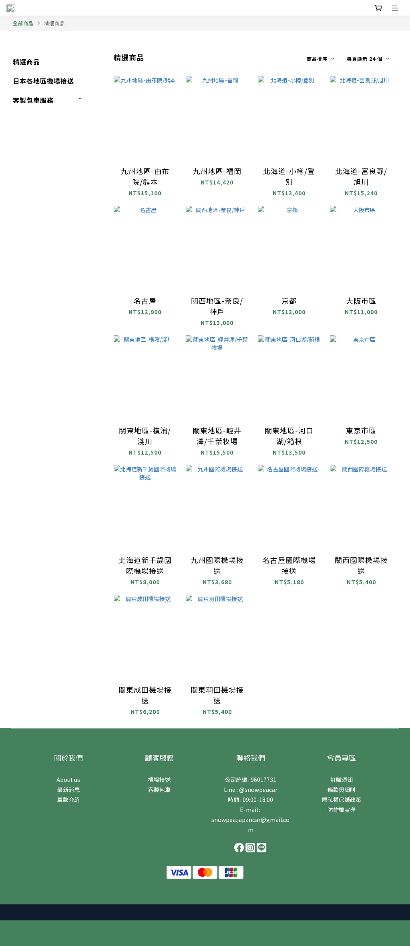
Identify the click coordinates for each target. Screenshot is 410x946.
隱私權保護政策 (341, 800)
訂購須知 (341, 780)
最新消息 (68, 790)
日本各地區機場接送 (43, 81)
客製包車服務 (33, 100)
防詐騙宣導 (342, 810)
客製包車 (159, 790)
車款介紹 (68, 800)
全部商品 (23, 23)
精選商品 (54, 23)
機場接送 (159, 780)
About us (68, 780)
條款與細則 (342, 790)
